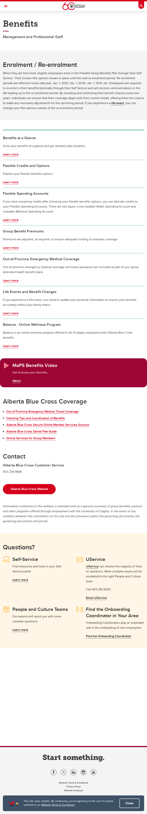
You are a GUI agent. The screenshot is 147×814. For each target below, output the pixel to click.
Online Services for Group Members (30, 438)
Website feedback (73, 790)
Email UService (96, 598)
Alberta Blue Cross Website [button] (29, 489)
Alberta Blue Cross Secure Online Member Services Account (47, 425)
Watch (16, 381)
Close (129, 803)
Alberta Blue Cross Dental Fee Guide (31, 431)
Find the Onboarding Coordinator (108, 636)
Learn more (11, 154)
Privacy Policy (74, 786)
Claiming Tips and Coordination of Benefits (35, 418)
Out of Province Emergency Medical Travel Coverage (42, 411)
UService (92, 566)
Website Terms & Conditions (58, 805)
